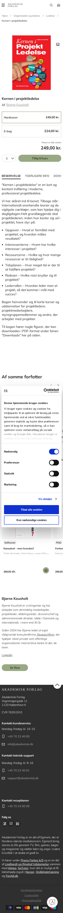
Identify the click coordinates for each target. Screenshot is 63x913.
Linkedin (17, 823)
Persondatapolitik (31, 900)
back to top (57, 685)
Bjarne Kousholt (17, 105)
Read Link (57, 44)
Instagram (11, 823)
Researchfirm (45, 634)
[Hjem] (15, 5)
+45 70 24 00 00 (19, 806)
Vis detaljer (45, 498)
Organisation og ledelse (27, 15)
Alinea (12, 868)
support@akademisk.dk (23, 778)
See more (26, 540)
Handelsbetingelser (31, 890)
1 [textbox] (7, 158)
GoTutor (23, 868)
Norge (30, 872)
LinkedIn (7, 655)
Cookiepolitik (31, 895)
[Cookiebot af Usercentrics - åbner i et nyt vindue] (44, 390)
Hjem (5, 15)
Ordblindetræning (47, 872)
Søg (51, 5)
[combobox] (9, 158)
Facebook (4, 823)
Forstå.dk (12, 876)
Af (3, 105)
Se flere (15, 667)
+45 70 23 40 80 (19, 736)
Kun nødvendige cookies (31, 520)
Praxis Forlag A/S (32, 860)
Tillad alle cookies (31, 509)
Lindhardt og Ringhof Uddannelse (27, 864)
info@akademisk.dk (20, 744)
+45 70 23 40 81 (19, 770)
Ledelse (50, 15)
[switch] (54, 462)
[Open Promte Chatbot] (52, 902)
